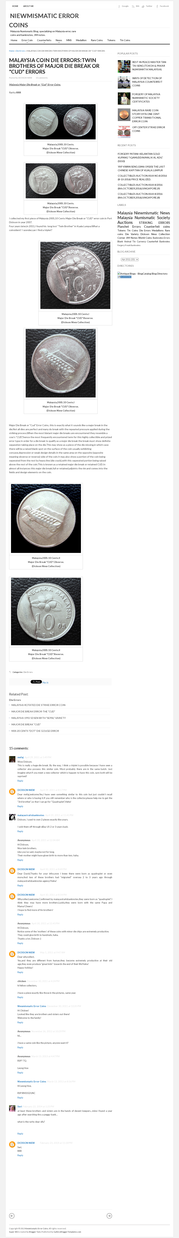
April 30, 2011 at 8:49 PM (53, 869)
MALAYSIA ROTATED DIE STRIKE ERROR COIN (38, 704)
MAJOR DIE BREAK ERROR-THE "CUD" (33, 711)
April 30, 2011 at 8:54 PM (53, 894)
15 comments (42, 78)
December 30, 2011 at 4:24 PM (43, 981)
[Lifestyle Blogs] (124, 277)
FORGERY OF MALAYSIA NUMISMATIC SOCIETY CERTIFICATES (146, 98)
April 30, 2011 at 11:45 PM (45, 923)
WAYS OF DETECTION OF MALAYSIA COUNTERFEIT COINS (147, 82)
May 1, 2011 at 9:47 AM (52, 952)
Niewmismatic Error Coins (31, 1006)
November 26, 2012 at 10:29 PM (48, 1031)
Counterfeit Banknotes (158, 241)
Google (125, 6)
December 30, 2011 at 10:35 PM (64, 1006)
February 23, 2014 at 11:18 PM (56, 1142)
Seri (19, 1106)
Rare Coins (97, 40)
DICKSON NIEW (26, 790)
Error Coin (26, 41)
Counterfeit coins (157, 226)
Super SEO (14, 1232)
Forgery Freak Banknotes (129, 245)
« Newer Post (12, 1216)
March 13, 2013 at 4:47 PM (45, 1056)
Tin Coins (125, 40)
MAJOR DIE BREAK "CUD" (26, 724)
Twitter (149, 6)
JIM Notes (131, 237)
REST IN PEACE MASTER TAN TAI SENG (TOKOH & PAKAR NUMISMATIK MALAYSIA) (149, 66)
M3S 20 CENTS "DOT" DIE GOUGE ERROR (35, 730)
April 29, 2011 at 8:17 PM (53, 790)
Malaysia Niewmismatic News (143, 213)
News (58, 41)
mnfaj (20, 757)
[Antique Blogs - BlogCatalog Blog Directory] (142, 273)
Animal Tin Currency (135, 241)
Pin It (45, 682)
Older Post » (109, 1216)
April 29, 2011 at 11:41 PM (59, 815)
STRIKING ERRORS (154, 223)
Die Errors (20, 51)
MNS (69, 40)
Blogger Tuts (35, 1232)
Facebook (164, 6)
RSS (137, 6)
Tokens (111, 40)
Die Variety (132, 234)
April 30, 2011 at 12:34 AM (45, 840)
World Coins (145, 237)
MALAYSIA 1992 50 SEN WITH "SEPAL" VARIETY (39, 717)
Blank (120, 241)
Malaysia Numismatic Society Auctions (143, 220)
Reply (20, 780)
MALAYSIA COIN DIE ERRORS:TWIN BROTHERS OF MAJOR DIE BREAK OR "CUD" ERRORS (54, 66)
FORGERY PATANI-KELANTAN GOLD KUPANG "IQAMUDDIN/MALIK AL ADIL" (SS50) (140, 157)
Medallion (81, 40)
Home (15, 6)
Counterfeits (43, 41)
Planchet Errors (129, 226)
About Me (28, 6)
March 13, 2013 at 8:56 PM (61, 1081)
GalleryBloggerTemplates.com (67, 1232)
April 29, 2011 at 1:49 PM (38, 757)
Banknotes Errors (161, 238)
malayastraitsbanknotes (30, 815)
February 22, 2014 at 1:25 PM (38, 1106)
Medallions (158, 230)
